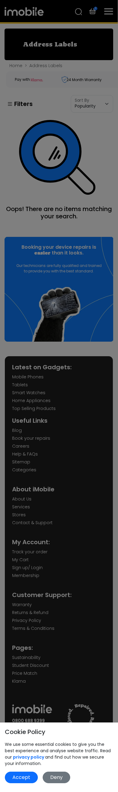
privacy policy (29, 757)
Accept (21, 777)
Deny (56, 777)
